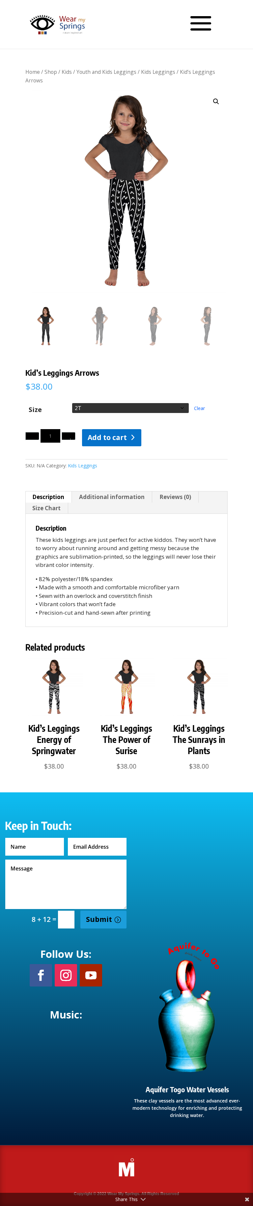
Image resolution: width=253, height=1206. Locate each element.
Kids (67, 71)
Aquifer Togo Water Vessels (187, 1089)
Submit (99, 919)
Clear (199, 408)
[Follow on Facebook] (41, 975)
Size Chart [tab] (46, 508)
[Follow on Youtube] (91, 975)
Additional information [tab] (112, 497)
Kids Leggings (158, 71)
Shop (50, 71)
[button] (216, 101)
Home (32, 71)
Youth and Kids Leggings (106, 71)
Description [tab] (48, 497)
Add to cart (107, 437)
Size (35, 409)
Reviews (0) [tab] (175, 497)
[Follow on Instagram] (66, 975)
